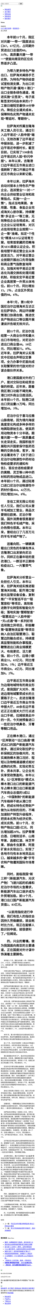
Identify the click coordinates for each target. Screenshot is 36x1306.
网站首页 (8, 9)
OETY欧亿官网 (6, 28)
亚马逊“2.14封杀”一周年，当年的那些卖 (18, 1247)
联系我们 (8, 18)
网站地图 (10, 1293)
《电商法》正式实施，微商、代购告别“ (18, 1260)
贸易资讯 (8, 16)
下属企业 (8, 1301)
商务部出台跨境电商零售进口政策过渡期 (18, 1244)
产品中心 (8, 1299)
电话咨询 (8, 1303)
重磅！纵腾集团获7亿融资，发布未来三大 (19, 1242)
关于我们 (8, 12)
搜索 (21, 3)
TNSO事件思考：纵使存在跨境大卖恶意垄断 (20, 1249)
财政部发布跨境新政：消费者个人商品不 (18, 1253)
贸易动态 (8, 14)
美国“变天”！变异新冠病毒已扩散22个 (18, 1251)
